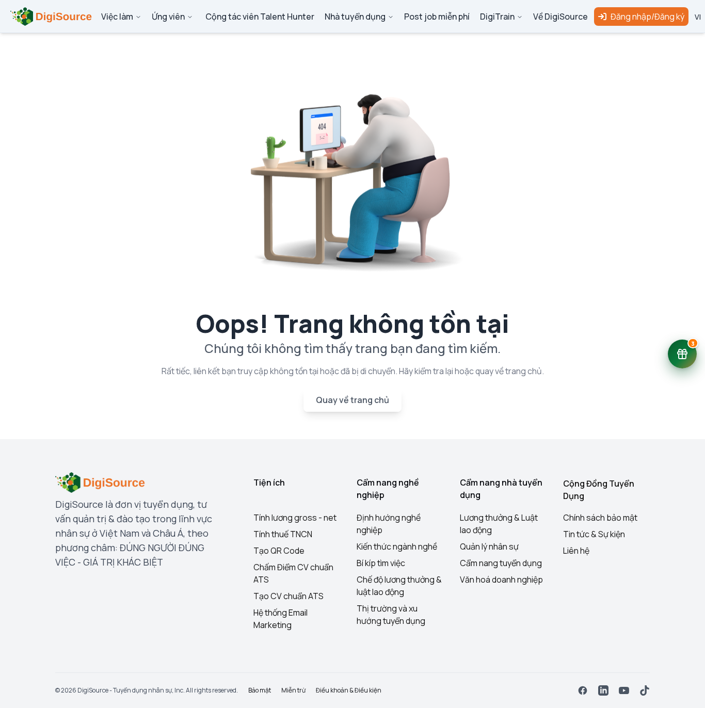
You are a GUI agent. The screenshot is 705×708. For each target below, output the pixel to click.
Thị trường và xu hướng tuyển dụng (391, 614)
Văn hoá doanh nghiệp (501, 579)
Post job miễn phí (437, 16)
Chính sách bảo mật (600, 517)
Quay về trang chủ (352, 400)
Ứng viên (168, 16)
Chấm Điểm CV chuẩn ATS (293, 573)
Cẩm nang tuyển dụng (501, 563)
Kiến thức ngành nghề (397, 546)
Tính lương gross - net (295, 517)
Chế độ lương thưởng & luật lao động (399, 586)
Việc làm (117, 16)
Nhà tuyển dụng (355, 16)
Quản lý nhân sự (489, 546)
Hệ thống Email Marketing (280, 619)
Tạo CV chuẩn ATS (288, 596)
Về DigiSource (560, 16)
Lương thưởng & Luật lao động (499, 524)
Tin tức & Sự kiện (594, 534)
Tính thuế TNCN (282, 534)
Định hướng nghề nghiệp (389, 524)
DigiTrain (497, 16)
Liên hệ (576, 550)
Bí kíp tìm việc (381, 563)
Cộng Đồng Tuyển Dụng (598, 490)
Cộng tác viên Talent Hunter (259, 16)
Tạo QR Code (279, 550)
